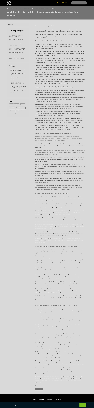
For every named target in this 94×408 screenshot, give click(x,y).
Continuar (83, 405)
